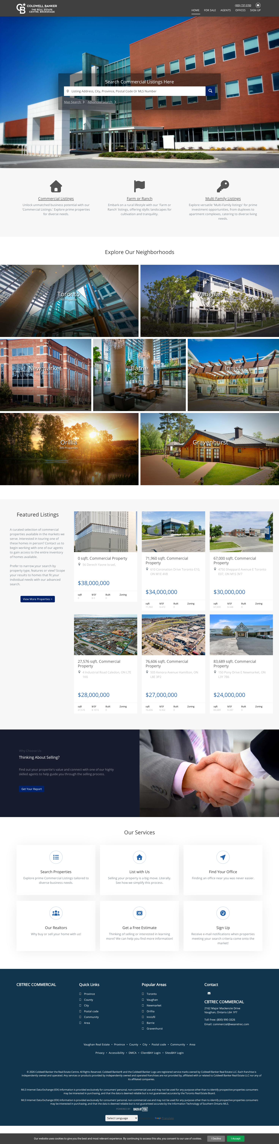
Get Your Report (31, 789)
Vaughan (152, 999)
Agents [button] (226, 10)
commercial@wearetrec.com (231, 1024)
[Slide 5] (148, 157)
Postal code (91, 1011)
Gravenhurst (155, 1028)
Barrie (150, 1023)
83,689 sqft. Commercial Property (235, 663)
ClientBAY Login (151, 1053)
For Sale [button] (210, 10)
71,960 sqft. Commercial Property (167, 560)
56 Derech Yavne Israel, (99, 565)
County (88, 999)
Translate (168, 1118)
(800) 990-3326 (226, 1019)
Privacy (99, 1053)
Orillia (150, 1011)
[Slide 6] (154, 157)
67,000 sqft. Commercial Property (235, 560)
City (86, 1005)
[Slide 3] (137, 157)
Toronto (152, 994)
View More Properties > (37, 599)
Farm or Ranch (139, 198)
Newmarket (154, 1005)
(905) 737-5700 (243, 5)
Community (91, 1017)
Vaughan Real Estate (97, 1044)
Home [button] (196, 10)
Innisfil (151, 1017)
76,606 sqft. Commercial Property (167, 663)
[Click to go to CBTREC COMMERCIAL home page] (37, 8)
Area (87, 1023)
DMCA (132, 1053)
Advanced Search (100, 102)
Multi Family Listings (223, 198)
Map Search (73, 102)
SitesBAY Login (174, 1053)
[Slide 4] (142, 157)
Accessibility (116, 1053)
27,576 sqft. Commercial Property (99, 663)
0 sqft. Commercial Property (102, 558)
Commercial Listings (56, 198)
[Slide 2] (131, 157)
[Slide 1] (125, 157)
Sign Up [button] (255, 10)
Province (89, 994)
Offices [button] (240, 10)
